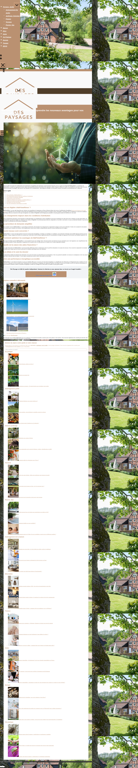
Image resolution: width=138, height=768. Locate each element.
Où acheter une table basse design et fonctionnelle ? (30, 571)
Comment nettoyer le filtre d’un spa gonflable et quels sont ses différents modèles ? (37, 534)
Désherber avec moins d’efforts (26, 438)
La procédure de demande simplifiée (15, 197)
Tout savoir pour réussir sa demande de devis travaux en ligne (33, 560)
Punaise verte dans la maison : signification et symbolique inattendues (34, 756)
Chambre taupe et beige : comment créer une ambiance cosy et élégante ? (35, 608)
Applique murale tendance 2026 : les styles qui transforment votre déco (35, 586)
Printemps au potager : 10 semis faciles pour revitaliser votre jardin (34, 386)
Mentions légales (18, 761)
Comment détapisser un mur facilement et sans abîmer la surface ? (33, 634)
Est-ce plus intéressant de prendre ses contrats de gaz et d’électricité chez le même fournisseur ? (40, 708)
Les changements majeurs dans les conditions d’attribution (20, 196)
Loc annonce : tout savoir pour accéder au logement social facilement (34, 671)
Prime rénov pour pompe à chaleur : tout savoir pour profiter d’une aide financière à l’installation (40, 719)
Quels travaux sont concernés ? (14, 198)
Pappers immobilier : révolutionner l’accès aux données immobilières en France (36, 660)
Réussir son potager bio (24, 375)
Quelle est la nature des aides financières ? (16, 201)
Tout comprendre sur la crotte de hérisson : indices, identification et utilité (35, 449)
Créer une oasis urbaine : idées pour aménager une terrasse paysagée (34, 475)
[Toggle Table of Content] (5, 192)
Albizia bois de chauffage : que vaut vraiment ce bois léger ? (32, 697)
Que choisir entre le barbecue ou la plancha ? (29, 423)
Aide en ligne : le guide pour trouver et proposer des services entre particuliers (36, 745)
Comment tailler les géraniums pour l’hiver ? (29, 460)
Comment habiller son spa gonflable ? (27, 523)
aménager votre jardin (42, 345)
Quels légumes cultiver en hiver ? (26, 364)
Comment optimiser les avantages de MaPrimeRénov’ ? (19, 199)
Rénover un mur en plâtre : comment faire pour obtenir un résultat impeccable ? (36, 645)
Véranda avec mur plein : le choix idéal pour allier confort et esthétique (35, 549)
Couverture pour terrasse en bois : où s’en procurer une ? (31, 486)
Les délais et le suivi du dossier (13, 202)
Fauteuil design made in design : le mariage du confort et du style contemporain (36, 597)
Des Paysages (14, 335)
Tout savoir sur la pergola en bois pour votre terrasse (30, 497)
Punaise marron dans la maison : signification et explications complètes (35, 734)
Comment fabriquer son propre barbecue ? (28, 401)
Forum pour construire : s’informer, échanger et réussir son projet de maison (36, 623)
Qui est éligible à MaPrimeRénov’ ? (14, 194)
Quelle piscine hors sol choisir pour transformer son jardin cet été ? (34, 512)
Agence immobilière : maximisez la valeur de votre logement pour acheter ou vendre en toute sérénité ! (42, 682)
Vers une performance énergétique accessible (17, 203)
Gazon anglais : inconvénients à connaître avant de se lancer (32, 412)
